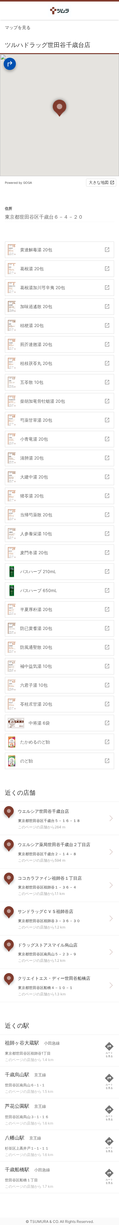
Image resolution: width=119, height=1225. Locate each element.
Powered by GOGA (18, 182)
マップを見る (18, 27)
